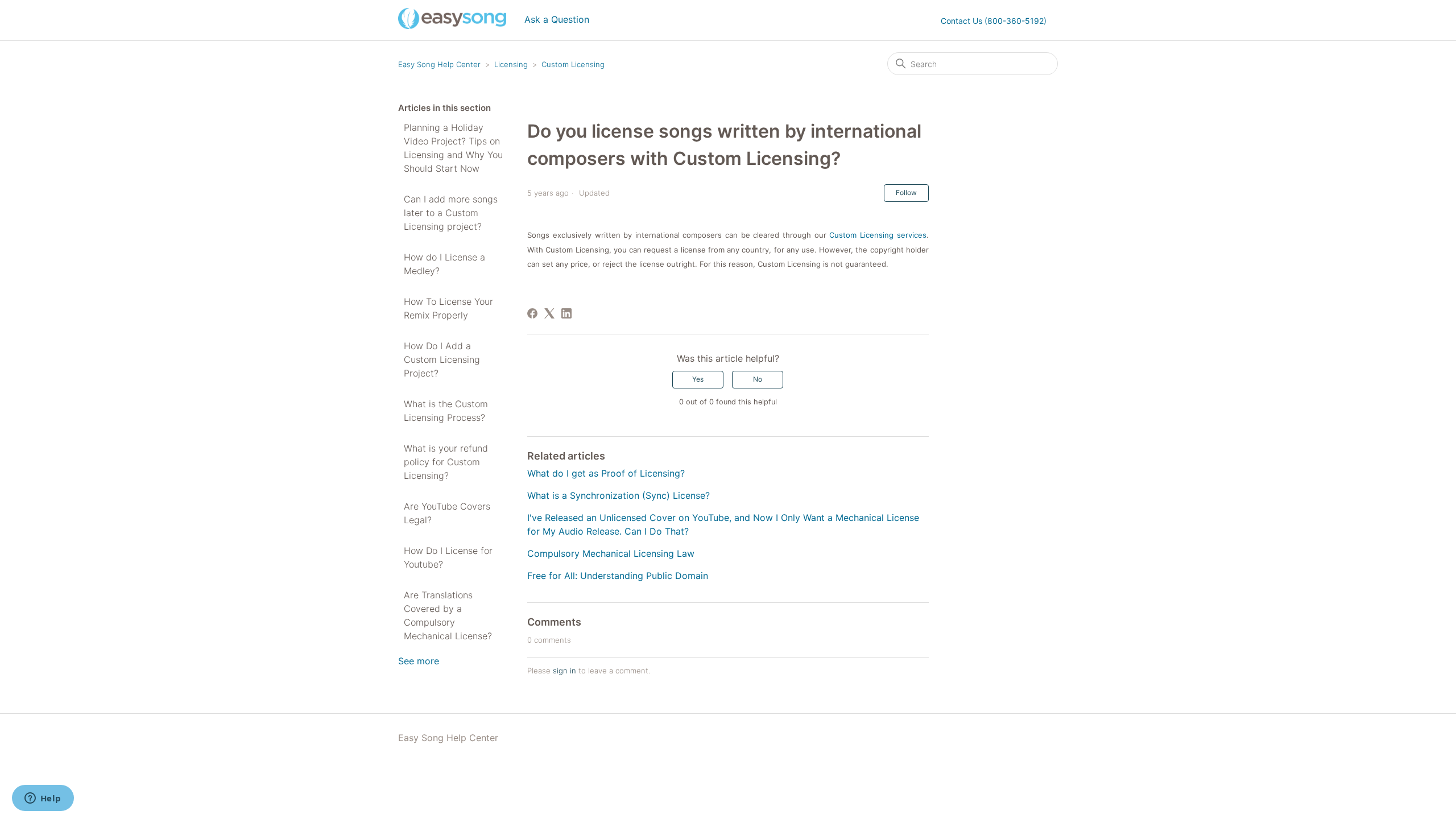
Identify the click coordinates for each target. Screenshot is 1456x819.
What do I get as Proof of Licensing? (606, 473)
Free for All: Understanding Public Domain (617, 575)
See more (418, 661)
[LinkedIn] (566, 313)
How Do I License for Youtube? (448, 557)
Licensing (511, 64)
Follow (906, 192)
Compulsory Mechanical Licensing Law (610, 553)
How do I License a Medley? (444, 263)
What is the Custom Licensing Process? (446, 410)
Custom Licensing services (877, 234)
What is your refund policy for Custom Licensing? (446, 461)
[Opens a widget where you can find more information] (42, 799)
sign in (564, 670)
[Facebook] (532, 313)
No (757, 379)
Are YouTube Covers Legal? (447, 513)
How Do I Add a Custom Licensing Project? (442, 359)
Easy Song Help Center (439, 64)
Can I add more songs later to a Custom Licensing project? (451, 212)
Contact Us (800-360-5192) (993, 21)
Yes (698, 379)
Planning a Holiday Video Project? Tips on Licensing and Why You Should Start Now (453, 148)
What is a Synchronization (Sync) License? (618, 495)
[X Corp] (549, 313)
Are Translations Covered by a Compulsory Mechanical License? (448, 615)
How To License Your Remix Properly (448, 308)
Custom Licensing (573, 64)
